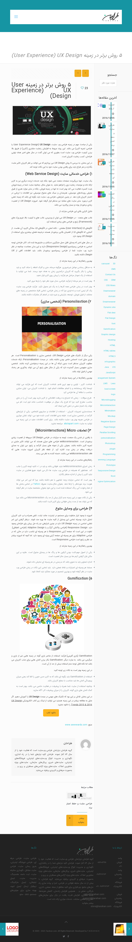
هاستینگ (15, 874)
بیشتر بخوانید (87, 903)
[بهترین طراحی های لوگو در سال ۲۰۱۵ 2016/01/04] (3, 929)
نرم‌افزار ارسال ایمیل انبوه (23, 886)
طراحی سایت (30, 858)
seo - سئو (24, 894)
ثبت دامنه (25, 874)
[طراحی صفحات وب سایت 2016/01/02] (129, 929)
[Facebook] (68, 937)
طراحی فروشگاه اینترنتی (21, 862)
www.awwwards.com (76, 725)
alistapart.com (71, 423)
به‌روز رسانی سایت (27, 866)
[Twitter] (64, 937)
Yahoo (36, 484)
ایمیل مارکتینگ (18, 882)
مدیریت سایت (28, 878)
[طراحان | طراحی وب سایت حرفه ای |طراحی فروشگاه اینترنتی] (110, 17)
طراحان (67, 743)
